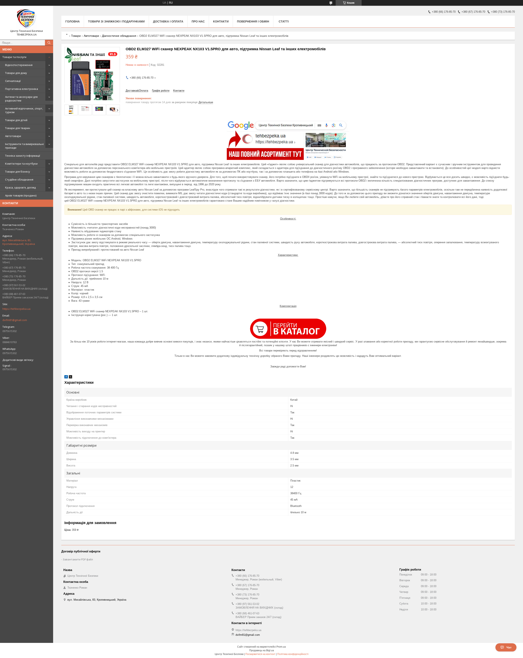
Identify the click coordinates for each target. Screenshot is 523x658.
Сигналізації (13, 81)
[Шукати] (49, 43)
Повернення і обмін (253, 21)
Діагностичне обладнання (119, 35)
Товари (76, 35)
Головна (72, 21)
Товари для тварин (17, 128)
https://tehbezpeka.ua (16, 309)
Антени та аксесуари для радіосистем (21, 98)
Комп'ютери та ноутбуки (21, 163)
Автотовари (13, 136)
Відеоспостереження (18, 65)
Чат (509, 647)
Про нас (198, 21)
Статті (284, 21)
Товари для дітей (16, 120)
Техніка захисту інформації (22, 155)
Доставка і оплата (168, 21)
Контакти (221, 21)
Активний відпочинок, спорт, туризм (24, 110)
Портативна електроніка (21, 89)
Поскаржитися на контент (260, 654)
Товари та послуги (14, 57)
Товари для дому (16, 73)
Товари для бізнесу (17, 171)
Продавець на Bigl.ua (261, 650)
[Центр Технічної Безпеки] (26, 19)
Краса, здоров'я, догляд (20, 187)
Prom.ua (281, 646)
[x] (70, 377)
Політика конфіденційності (292, 654)
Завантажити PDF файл (78, 559)
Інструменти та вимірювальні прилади (24, 145)
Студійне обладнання (19, 179)
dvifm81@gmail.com (14, 320)
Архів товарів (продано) (20, 195)
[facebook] (66, 377)
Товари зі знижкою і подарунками (116, 21)
